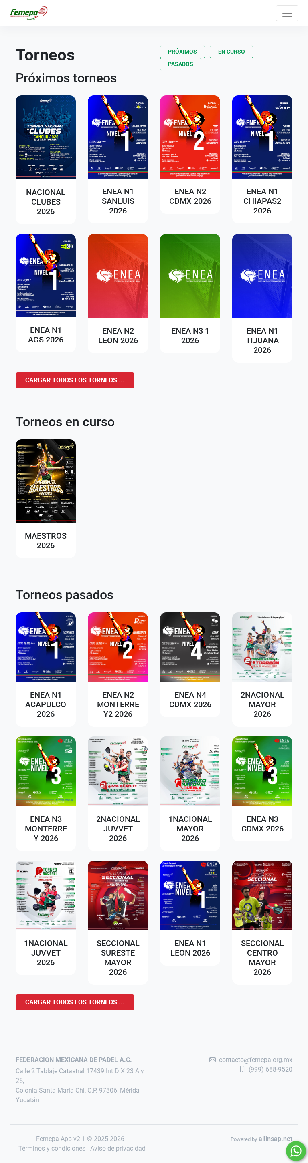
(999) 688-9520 (270, 1069)
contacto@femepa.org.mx (255, 1060)
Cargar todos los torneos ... (75, 380)
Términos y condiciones (51, 1148)
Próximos (182, 51)
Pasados (180, 64)
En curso (231, 51)
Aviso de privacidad (118, 1148)
